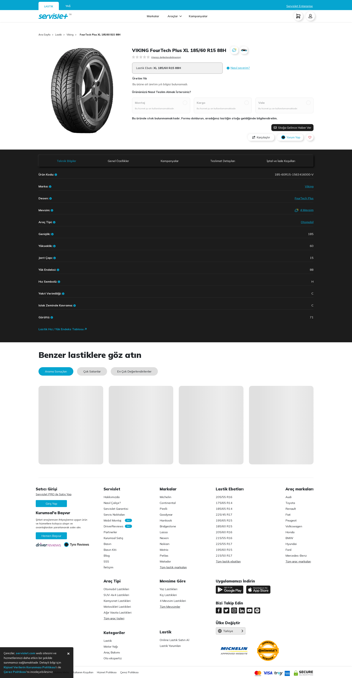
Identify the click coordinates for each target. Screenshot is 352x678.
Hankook (166, 520)
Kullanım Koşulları (83, 672)
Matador (165, 561)
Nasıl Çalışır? (112, 503)
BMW (289, 538)
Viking (309, 186)
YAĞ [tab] (68, 6)
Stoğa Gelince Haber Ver (294, 127)
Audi (288, 497)
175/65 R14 (224, 503)
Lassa (164, 532)
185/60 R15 (224, 526)
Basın (107, 544)
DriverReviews (116, 526)
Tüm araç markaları (298, 561)
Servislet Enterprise (299, 6)
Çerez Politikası (129, 672)
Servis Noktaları (114, 514)
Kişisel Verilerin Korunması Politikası (30, 667)
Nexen (164, 538)
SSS (106, 561)
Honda (289, 532)
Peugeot (291, 520)
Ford (288, 550)
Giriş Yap (51, 503)
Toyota (290, 503)
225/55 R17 (224, 544)
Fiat (288, 514)
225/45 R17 (224, 514)
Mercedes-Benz (296, 555)
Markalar (153, 16)
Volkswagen (293, 526)
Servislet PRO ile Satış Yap (54, 494)
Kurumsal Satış (113, 538)
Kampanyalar (198, 16)
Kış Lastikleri (168, 595)
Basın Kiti (110, 550)
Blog (107, 555)
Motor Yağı (111, 646)
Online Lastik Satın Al (174, 640)
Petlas (164, 555)
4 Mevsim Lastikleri (173, 601)
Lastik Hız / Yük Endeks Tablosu (61, 329)
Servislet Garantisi (116, 509)
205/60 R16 (224, 532)
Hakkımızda (112, 497)
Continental (168, 503)
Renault (290, 509)
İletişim (108, 567)
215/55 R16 (224, 538)
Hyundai (291, 544)
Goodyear (166, 514)
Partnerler (110, 532)
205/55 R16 (224, 497)
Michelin (165, 497)
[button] (238, 68)
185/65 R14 (224, 509)
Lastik (108, 640)
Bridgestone (168, 526)
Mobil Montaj (116, 520)
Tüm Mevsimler (170, 606)
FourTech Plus (304, 198)
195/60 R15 (224, 550)
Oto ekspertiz (113, 658)
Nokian (164, 544)
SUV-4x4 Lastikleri (116, 595)
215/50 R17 (224, 555)
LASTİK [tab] (48, 6)
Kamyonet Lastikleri (117, 601)
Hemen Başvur (51, 536)
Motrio (164, 550)
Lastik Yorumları (170, 646)
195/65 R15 (224, 520)
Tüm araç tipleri (114, 618)
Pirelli (163, 509)
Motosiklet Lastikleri (117, 606)
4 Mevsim (307, 210)
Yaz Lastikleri (168, 589)
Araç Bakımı (112, 652)
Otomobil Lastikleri (116, 589)
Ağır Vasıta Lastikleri (117, 612)
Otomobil (307, 222)
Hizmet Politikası (107, 672)
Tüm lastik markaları (173, 567)
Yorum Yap (293, 137)
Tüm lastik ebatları (228, 561)
